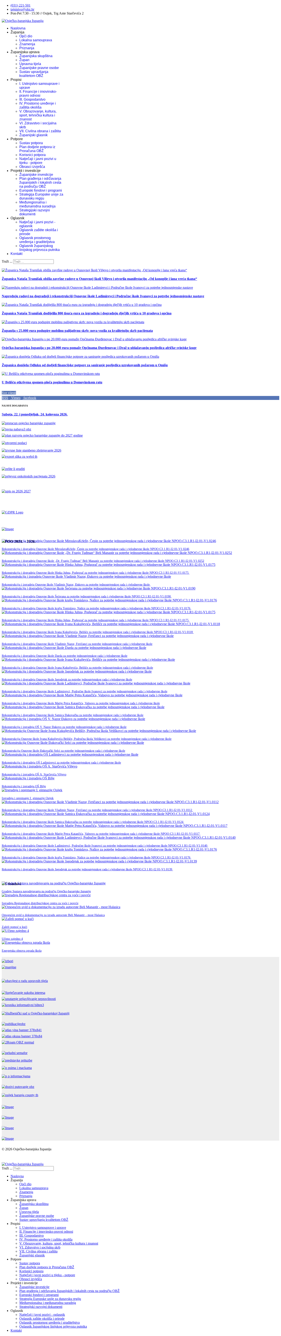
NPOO (194, 549)
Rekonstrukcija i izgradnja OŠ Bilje (24, 786)
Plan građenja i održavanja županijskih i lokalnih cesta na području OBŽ (40, 182)
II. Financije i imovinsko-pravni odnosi (38, 93)
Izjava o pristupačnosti (17, 1156)
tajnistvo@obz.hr (22, 9)
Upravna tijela (30, 64)
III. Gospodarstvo (32, 99)
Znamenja (27, 44)
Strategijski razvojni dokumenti (34, 212)
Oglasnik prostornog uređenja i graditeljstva (37, 240)
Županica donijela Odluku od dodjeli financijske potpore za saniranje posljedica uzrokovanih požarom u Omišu (85, 365)
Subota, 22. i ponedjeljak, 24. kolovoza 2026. (35, 414)
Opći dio (25, 36)
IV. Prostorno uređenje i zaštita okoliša (37, 105)
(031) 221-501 (21, 5)
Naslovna (18, 28)
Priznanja (26, 48)
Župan (24, 60)
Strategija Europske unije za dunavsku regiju (41, 196)
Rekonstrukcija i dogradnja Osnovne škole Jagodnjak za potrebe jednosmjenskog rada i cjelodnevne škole (67, 679)
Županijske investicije (36, 174)
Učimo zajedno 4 (12, 938)
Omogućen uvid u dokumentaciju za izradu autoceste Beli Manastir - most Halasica (53, 915)
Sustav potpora (31, 143)
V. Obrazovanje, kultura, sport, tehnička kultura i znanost (37, 115)
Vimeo (15, 398)
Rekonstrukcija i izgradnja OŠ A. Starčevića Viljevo (34, 774)
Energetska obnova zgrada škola (21, 950)
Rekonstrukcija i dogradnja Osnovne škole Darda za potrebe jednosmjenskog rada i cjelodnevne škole (64, 655)
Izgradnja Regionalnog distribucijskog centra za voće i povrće (40, 903)
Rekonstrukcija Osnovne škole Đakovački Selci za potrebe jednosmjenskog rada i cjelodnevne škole (63, 750)
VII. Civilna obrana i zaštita (40, 131)
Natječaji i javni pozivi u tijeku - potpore (37, 161)
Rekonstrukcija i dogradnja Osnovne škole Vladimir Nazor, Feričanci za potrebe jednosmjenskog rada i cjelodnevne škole (77, 644)
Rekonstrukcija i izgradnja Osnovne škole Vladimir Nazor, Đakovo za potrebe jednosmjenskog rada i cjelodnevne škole (76, 584)
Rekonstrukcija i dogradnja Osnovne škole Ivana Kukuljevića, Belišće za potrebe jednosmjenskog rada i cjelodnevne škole (77, 667)
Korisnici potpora (32, 155)
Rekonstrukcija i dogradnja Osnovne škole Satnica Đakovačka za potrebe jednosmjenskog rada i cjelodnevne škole (72, 715)
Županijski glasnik (33, 135)
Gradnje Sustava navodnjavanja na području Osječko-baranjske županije (46, 891)
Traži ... (7, 261)
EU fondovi (99, 891)
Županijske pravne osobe (39, 68)
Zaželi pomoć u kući (14, 927)
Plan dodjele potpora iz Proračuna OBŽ (37, 149)
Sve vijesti (9, 393)
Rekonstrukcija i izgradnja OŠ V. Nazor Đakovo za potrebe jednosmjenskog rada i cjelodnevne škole (64, 727)
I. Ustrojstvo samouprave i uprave (42, 1227)
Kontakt (16, 254)
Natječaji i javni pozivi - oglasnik (42, 1314)
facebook (29, 398)
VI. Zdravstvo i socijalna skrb (39, 1247)
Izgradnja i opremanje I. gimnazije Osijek (28, 798)
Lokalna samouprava (35, 40)
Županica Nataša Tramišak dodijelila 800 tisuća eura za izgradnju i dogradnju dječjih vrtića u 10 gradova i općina (86, 313)
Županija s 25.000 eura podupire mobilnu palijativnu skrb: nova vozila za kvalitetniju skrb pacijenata (77, 330)
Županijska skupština (35, 56)
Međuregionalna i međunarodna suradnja (37, 204)
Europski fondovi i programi (40, 190)
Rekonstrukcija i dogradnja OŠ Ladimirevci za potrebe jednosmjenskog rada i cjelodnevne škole (61, 762)
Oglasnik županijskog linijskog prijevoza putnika (39, 248)
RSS (5, 398)
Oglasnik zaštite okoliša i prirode (42, 1318)
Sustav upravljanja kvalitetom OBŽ (33, 74)
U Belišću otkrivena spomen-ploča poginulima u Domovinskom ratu (52, 382)
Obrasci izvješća (32, 167)
